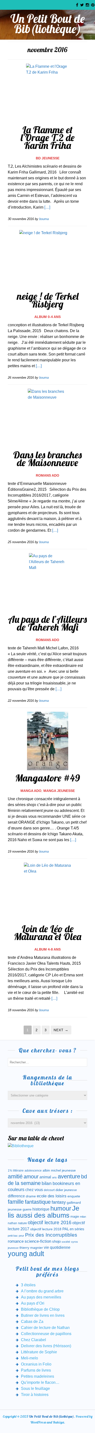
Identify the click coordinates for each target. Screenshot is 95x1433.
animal (45, 1177)
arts (54, 1177)
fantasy (59, 1202)
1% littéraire (16, 1170)
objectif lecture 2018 (45, 1229)
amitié (15, 1176)
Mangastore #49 (47, 778)
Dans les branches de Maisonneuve (47, 459)
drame (31, 1196)
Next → (61, 1030)
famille (16, 1202)
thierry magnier (31, 1248)
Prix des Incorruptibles (51, 1235)
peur (21, 1235)
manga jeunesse (59, 791)
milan (83, 1216)
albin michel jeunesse (59, 1170)
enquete (73, 1196)
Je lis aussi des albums (43, 1211)
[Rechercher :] (47, 1062)
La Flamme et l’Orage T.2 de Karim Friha (48, 137)
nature (22, 1223)
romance (16, 1241)
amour (31, 1176)
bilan (47, 1183)
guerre (27, 1209)
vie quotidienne (57, 1247)
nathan (12, 1223)
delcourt (49, 1190)
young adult (26, 1254)
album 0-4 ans (47, 317)
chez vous (34, 1190)
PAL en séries (73, 1229)
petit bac (13, 1235)
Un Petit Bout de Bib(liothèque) (47, 23)
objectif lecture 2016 (49, 1222)
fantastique (38, 1202)
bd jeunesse (47, 158)
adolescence (33, 1170)
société (66, 1241)
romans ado (47, 475)
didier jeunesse (66, 1190)
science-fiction (38, 1241)
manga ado (30, 791)
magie (74, 1216)
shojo (56, 1241)
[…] (47, 207)
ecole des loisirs (51, 1196)
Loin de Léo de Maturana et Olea (47, 933)
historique (40, 1209)
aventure (69, 1176)
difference (16, 1196)
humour (60, 1208)
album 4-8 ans (47, 949)
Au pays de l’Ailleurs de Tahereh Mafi (47, 623)
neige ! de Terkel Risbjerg (47, 300)
